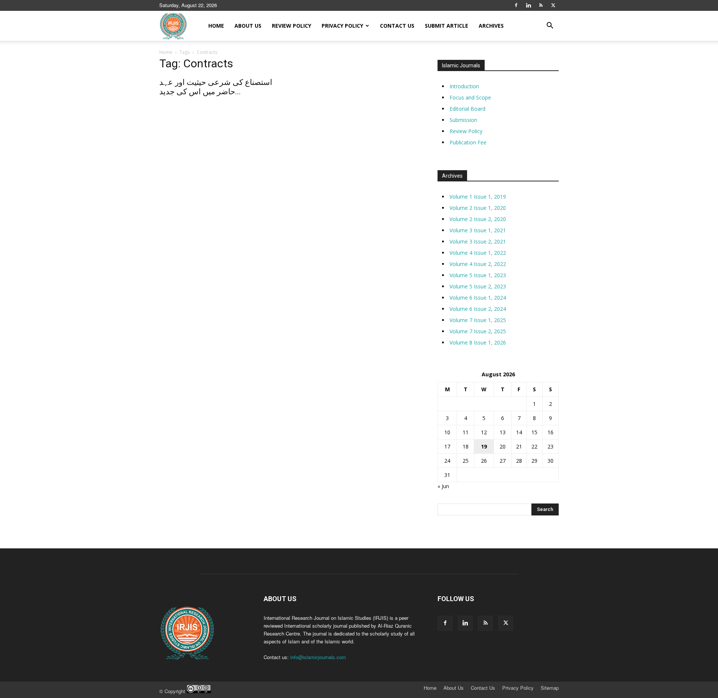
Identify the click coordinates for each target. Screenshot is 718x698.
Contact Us (397, 25)
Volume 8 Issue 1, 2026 (477, 342)
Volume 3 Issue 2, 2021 (477, 241)
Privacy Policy (342, 25)
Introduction (464, 86)
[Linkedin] (528, 5)
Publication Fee (468, 142)
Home (216, 25)
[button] (550, 26)
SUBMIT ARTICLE (446, 25)
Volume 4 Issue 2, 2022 (477, 263)
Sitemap (550, 688)
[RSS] (540, 5)
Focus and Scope (470, 97)
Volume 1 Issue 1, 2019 (477, 196)
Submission (463, 119)
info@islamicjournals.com (318, 657)
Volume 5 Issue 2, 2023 (477, 286)
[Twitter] (553, 5)
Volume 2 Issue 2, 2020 (477, 219)
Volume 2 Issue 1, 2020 (477, 207)
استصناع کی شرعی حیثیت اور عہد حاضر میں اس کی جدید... (215, 87)
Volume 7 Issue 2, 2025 (477, 331)
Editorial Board (467, 108)
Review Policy (291, 25)
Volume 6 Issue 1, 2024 (477, 297)
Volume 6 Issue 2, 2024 (477, 308)
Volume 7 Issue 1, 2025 (477, 320)
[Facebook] (516, 5)
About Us (247, 25)
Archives (491, 25)
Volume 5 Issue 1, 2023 (477, 275)
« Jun (443, 486)
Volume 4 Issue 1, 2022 (477, 252)
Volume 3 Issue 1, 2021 (477, 230)
